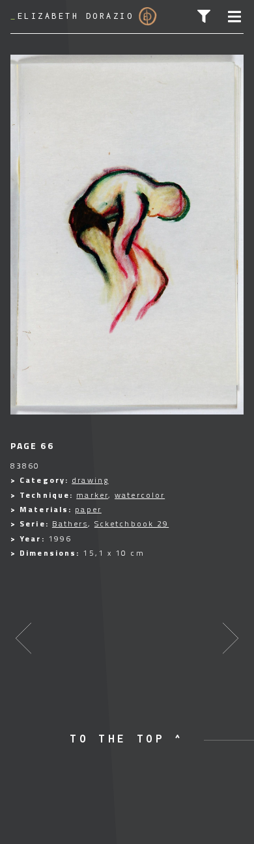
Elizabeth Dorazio (72, 16)
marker (92, 495)
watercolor (140, 495)
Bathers (70, 523)
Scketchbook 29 (131, 523)
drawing (90, 480)
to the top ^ (127, 738)
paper (88, 509)
